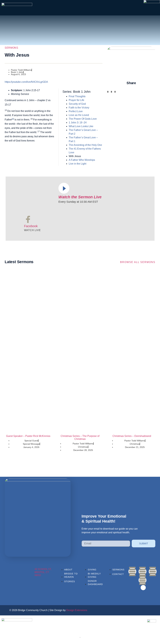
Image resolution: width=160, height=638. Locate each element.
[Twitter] (142, 580)
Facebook (31, 226)
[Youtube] (142, 571)
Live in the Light (77, 163)
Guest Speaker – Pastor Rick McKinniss (28, 436)
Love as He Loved (79, 115)
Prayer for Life (76, 100)
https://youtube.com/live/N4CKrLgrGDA (26, 82)
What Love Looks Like (81, 126)
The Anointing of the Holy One (85, 145)
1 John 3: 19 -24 (78, 122)
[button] (107, 92)
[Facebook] (28, 219)
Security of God (77, 104)
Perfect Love (76, 111)
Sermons (11, 47)
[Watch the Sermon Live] (63, 188)
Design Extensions (76, 610)
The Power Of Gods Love (83, 118)
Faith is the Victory (79, 107)
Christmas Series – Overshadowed (131, 436)
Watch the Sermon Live (80, 197)
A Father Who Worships (82, 160)
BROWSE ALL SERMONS (137, 262)
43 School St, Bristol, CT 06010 (43, 572)
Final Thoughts (77, 96)
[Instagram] (153, 571)
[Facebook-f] (132, 571)
